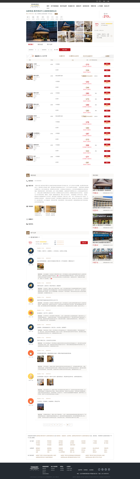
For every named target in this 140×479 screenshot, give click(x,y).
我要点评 (84, 242)
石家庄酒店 (72, 444)
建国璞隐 (49, 448)
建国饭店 (38, 448)
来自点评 (34, 237)
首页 (48, 6)
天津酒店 (106, 441)
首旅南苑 (61, 448)
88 (67, 424)
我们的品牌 (63, 6)
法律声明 (80, 469)
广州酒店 (95, 441)
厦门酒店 (106, 443)
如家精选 (61, 450)
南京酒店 (83, 441)
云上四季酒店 (62, 452)
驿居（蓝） (72, 452)
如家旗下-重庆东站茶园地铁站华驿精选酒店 (70, 455)
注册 (108, 1)
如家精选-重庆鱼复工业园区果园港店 (44, 457)
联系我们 (86, 469)
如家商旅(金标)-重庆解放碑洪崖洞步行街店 (70, 457)
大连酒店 (95, 443)
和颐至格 (49, 450)
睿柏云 (105, 450)
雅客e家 (94, 452)
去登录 (107, 56)
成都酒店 (61, 444)
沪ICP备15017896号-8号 (93, 476)
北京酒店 (38, 441)
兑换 (107, 76)
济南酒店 (83, 443)
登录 (104, 1)
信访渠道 (91, 469)
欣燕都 (83, 452)
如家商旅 (72, 450)
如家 (37, 452)
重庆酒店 (61, 443)
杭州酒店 (72, 443)
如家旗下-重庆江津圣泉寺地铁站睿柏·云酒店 (46, 455)
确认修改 (64, 49)
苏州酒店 (38, 443)
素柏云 (94, 450)
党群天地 (93, 6)
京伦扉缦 (83, 448)
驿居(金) (83, 450)
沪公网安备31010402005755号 (104, 476)
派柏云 (105, 452)
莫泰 (48, 452)
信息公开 (106, 6)
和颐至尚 (38, 450)
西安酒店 (49, 441)
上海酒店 (72, 441)
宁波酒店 (38, 444)
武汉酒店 (49, 443)
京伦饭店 (72, 448)
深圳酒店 (61, 441)
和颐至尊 (106, 448)
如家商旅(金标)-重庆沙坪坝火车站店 (94, 457)
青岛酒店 (49, 444)
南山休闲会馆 (96, 448)
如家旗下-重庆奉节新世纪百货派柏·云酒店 (95, 455)
